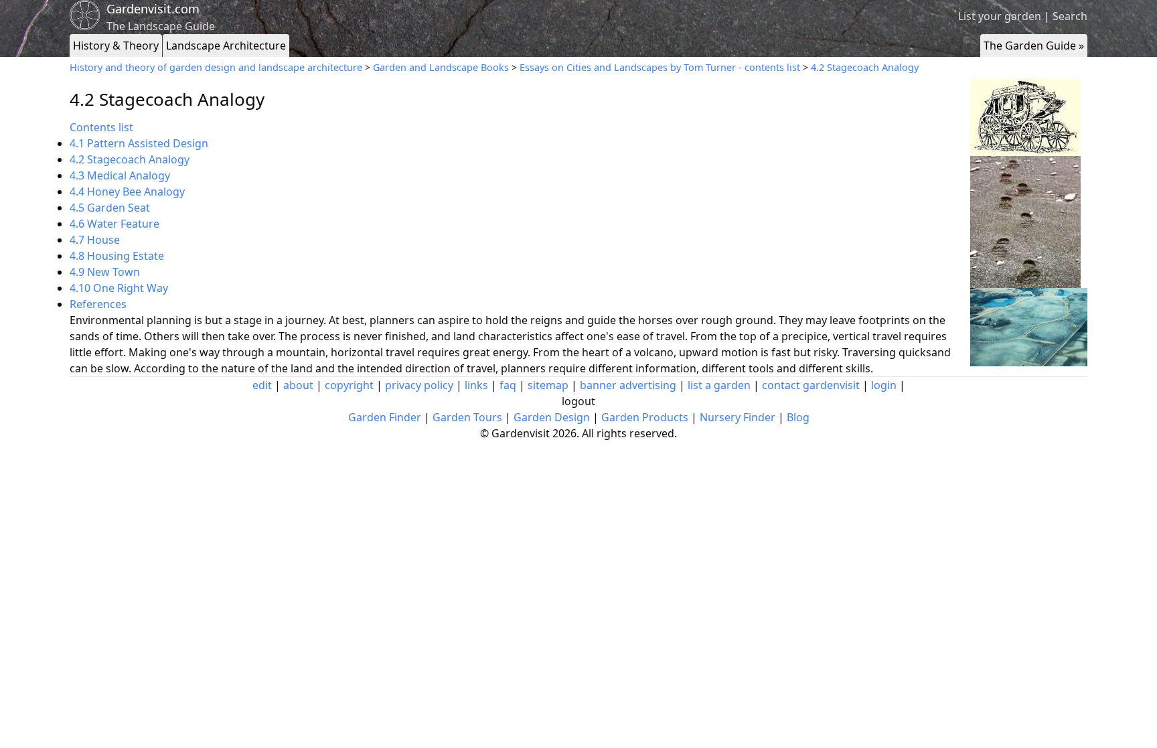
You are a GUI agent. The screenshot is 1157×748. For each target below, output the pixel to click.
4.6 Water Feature (114, 223)
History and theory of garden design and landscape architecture (216, 67)
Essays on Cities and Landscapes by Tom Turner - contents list (660, 67)
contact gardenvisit (811, 385)
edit (262, 385)
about (298, 385)
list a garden (719, 385)
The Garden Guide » (1034, 45)
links (476, 385)
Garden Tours (467, 417)
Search (1070, 16)
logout (578, 401)
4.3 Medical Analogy (120, 175)
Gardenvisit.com (153, 9)
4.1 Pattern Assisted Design (139, 143)
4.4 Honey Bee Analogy (127, 191)
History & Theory (116, 45)
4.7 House (95, 239)
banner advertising (628, 385)
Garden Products (644, 417)
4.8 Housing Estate (117, 255)
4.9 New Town (105, 272)
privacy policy (419, 385)
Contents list (101, 127)
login (884, 385)
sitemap (548, 385)
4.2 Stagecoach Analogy (865, 67)
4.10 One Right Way (119, 288)
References (98, 304)
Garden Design (552, 417)
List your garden (999, 16)
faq (507, 385)
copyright (349, 385)
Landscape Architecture (226, 45)
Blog (798, 417)
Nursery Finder (737, 417)
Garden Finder (384, 417)
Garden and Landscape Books (441, 67)
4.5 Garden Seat (110, 207)
